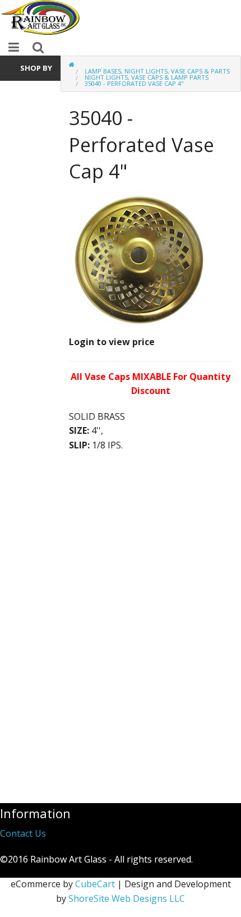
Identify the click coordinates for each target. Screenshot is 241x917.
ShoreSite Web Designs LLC (126, 898)
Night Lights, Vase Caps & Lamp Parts (146, 77)
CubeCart (95, 884)
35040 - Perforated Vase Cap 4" (134, 83)
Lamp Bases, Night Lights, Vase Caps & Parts (157, 71)
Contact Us (23, 833)
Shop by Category (32, 72)
